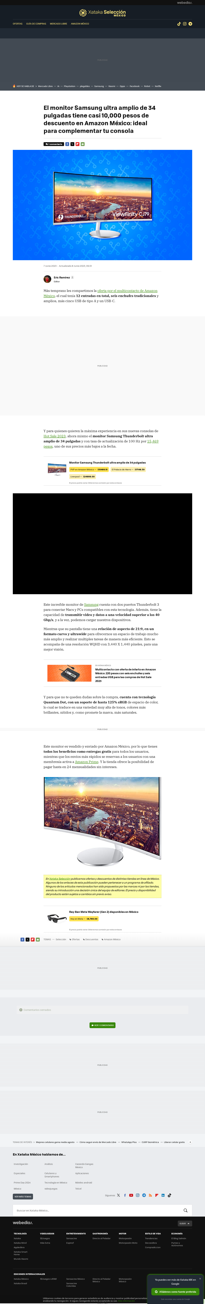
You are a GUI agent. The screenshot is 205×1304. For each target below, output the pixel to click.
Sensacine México (75, 1278)
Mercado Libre (58, 23)
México (17, 1188)
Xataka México (21, 1278)
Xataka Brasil (20, 1283)
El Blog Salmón (178, 1238)
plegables (85, 86)
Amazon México (80, 23)
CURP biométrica (150, 1142)
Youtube (131, 1194)
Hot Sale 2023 (55, 436)
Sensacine (71, 1238)
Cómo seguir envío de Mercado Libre (98, 1142)
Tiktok (179, 24)
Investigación (21, 1163)
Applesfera (19, 1247)
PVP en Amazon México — (88, 469)
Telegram (190, 24)
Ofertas (17, 23)
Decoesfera (151, 1242)
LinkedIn (163, 1194)
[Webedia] (184, 2)
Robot (147, 86)
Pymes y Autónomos (177, 1244)
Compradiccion (152, 1247)
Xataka (17, 1238)
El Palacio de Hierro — (128, 469)
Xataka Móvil (20, 1242)
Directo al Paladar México (102, 1280)
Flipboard (77, 144)
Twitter (72, 144)
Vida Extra (45, 1242)
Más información (126, 1300)
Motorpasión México (125, 1280)
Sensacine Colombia (71, 1284)
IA (58, 86)
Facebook (134, 86)
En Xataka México (103, 665)
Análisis (49, 1163)
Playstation (69, 86)
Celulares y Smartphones (52, 1175)
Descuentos (91, 939)
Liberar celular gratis (174, 1142)
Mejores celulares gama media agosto (55, 1142)
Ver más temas (23, 1196)
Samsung (99, 86)
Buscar (186, 1210)
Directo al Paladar (102, 1238)
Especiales (19, 1173)
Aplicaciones (82, 1173)
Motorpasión (125, 1238)
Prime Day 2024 (22, 1182)
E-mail (83, 144)
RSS (150, 1194)
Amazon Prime (86, 761)
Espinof (70, 1242)
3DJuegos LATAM (48, 1278)
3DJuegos (45, 1238)
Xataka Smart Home (20, 1253)
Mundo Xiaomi (21, 1258)
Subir (183, 1223)
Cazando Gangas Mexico (84, 1165)
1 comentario (55, 144)
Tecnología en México (56, 1182)
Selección (102, 13)
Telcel (78, 1188)
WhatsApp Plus (129, 1142)
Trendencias (151, 1238)
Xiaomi (111, 86)
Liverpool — (82, 476)
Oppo (122, 86)
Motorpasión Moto (128, 1242)
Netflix (158, 86)
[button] (63, 277)
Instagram (185, 24)
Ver (104, 1025)
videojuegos (51, 1188)
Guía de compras (36, 23)
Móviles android (83, 1182)
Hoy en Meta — (83, 918)
